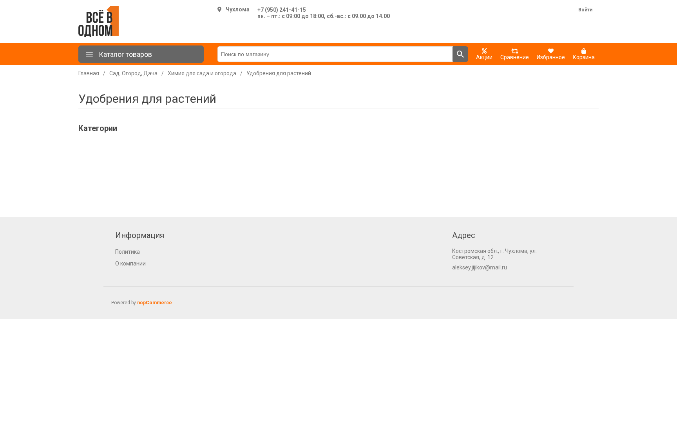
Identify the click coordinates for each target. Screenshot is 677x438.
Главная (88, 73)
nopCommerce (154, 302)
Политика (127, 252)
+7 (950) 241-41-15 (281, 10)
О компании (130, 263)
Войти (585, 10)
